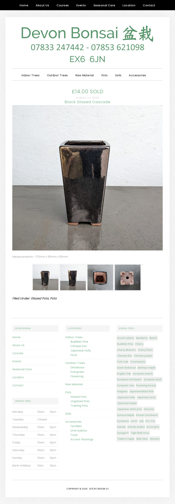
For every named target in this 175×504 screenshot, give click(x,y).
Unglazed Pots (80, 401)
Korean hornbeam (147, 415)
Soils (68, 414)
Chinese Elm (78, 346)
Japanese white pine (129, 409)
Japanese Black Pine (141, 391)
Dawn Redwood (126, 367)
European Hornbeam (129, 379)
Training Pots (79, 406)
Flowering (76, 376)
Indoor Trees (73, 337)
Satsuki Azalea (136, 427)
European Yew (125, 385)
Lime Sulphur (78, 431)
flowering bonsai (146, 385)
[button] (153, 72)
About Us (18, 345)
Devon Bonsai (87, 42)
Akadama (141, 338)
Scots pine (153, 427)
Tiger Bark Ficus (140, 433)
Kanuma (149, 409)
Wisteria (154, 439)
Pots (53, 298)
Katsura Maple (125, 415)
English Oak (124, 373)
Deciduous (77, 367)
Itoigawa (122, 391)
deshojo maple (146, 367)
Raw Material (74, 384)
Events (16, 361)
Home (16, 337)
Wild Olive (142, 439)
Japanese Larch (146, 397)
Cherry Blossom (126, 350)
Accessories (73, 422)
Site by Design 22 (99, 488)
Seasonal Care (22, 369)
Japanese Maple (127, 403)
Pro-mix (150, 421)
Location (18, 377)
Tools (74, 435)
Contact (18, 385)
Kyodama (123, 421)
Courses (17, 353)
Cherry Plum (145, 350)
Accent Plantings (81, 439)
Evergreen (77, 372)
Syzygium (123, 433)
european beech (143, 373)
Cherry (139, 344)
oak (141, 421)
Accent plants (125, 338)
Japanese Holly (80, 350)
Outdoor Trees (75, 363)
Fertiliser (76, 426)
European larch (153, 379)
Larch (134, 421)
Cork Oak (122, 361)
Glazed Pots (40, 298)
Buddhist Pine (79, 342)
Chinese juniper (143, 355)
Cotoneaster (137, 361)
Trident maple (125, 439)
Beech (153, 338)
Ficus (73, 355)
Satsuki (121, 427)
